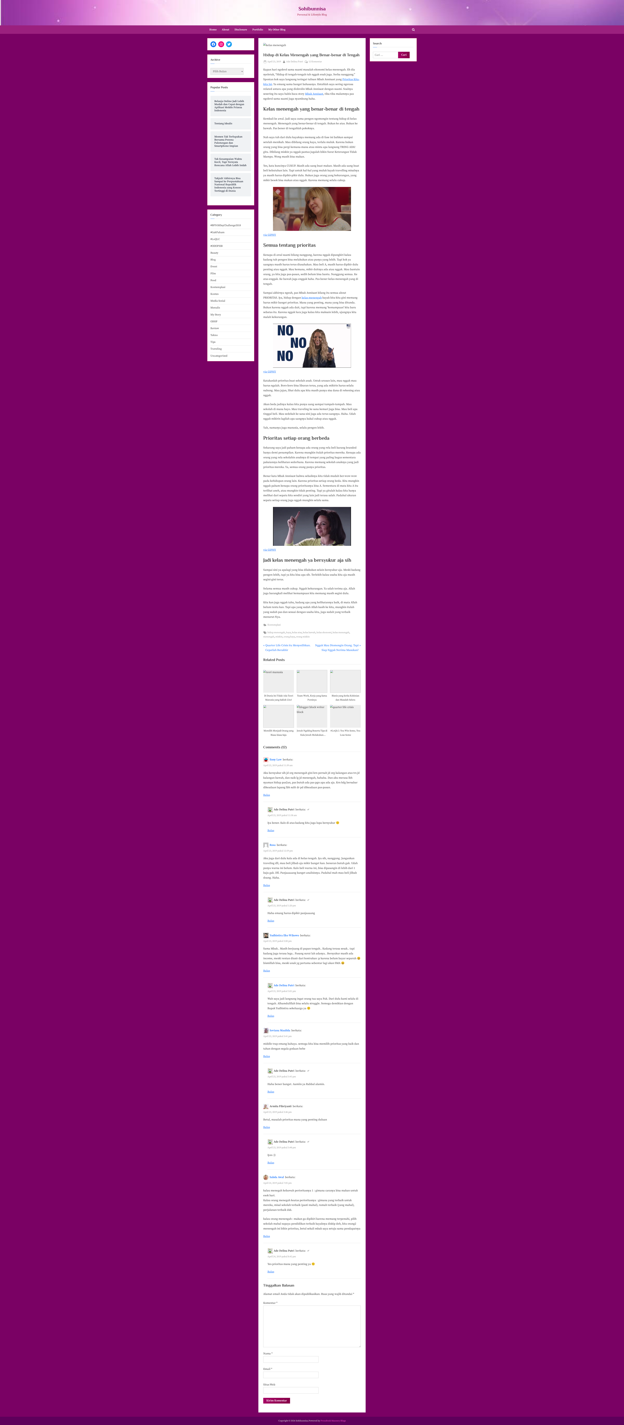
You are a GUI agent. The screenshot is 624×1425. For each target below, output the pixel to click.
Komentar (270, 1303)
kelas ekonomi (324, 632)
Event (213, 266)
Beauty (214, 252)
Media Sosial (217, 300)
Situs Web (269, 1384)
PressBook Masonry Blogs (333, 1420)
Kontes (214, 294)
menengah (268, 636)
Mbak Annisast (314, 94)
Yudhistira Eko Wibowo (284, 935)
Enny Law (276, 759)
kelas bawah (309, 632)
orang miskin (303, 636)
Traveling (216, 348)
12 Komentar (315, 62)
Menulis (215, 307)
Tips (212, 342)
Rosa (273, 845)
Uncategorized (218, 355)
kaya (288, 632)
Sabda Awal (277, 1177)
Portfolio (257, 29)
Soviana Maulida (280, 1030)
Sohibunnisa (312, 9)
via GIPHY (269, 235)
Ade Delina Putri (294, 61)
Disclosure (240, 29)
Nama (268, 1353)
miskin (279, 636)
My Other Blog (277, 29)
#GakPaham (217, 232)
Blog (213, 259)
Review (214, 328)
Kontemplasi (274, 624)
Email (267, 1369)
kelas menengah (312, 298)
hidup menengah (276, 632)
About (225, 29)
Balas (266, 795)
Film (213, 273)
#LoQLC (215, 239)
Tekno (214, 335)
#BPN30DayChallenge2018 (225, 225)
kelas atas (297, 632)
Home (213, 29)
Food (213, 280)
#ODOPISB (216, 246)
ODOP (213, 321)
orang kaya (289, 636)
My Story (215, 314)
